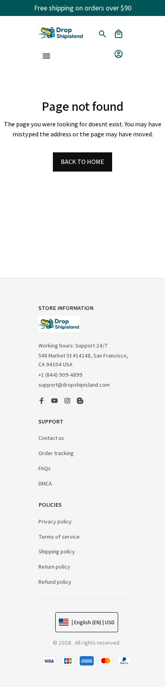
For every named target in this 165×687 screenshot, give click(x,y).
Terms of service (59, 536)
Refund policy (54, 581)
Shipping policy (56, 551)
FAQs (44, 468)
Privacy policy (55, 521)
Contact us (51, 437)
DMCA (45, 483)
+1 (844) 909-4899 (60, 374)
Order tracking (56, 453)
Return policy (54, 566)
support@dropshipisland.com (74, 384)
